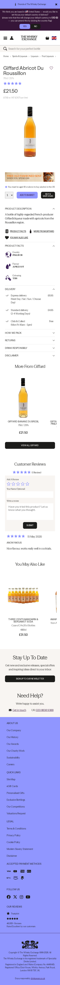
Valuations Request (16, 813)
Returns (10, 340)
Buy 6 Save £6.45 (48, 195)
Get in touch (19, 710)
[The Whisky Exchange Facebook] (9, 897)
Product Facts (14, 245)
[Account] (12, 38)
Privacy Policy (13, 835)
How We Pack (13, 332)
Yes (24, 26)
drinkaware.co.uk (38, 978)
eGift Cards (12, 786)
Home (6, 56)
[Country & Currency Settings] (54, 38)
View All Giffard (30, 445)
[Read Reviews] (20, 83)
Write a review (13, 501)
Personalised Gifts (15, 793)
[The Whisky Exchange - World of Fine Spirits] (29, 38)
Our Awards (13, 743)
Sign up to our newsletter (30, 678)
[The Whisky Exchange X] (15, 897)
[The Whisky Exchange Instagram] (21, 897)
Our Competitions (16, 806)
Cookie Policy (13, 842)
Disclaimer (11, 355)
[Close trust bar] (56, 4)
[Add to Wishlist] (51, 68)
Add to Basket (27, 195)
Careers (10, 764)
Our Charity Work (15, 750)
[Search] (5, 48)
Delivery (10, 289)
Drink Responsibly (16, 348)
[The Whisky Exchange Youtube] (28, 897)
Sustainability (13, 757)
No (35, 26)
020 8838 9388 (45, 710)
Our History (12, 737)
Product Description (18, 208)
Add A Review (13, 479)
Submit (30, 525)
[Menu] (5, 38)
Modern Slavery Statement (20, 849)
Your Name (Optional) (16, 489)
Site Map (11, 779)
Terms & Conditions (16, 828)
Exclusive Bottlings (16, 799)
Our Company (14, 730)
